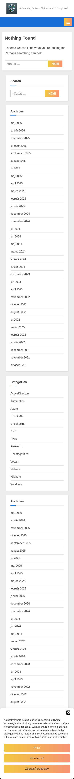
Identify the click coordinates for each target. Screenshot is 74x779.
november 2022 (20, 297)
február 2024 (18, 259)
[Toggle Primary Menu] (68, 22)
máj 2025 (16, 176)
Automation (17, 401)
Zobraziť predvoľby (37, 768)
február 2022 (18, 334)
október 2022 (18, 304)
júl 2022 (15, 319)
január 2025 (17, 206)
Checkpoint (17, 423)
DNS (13, 431)
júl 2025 (15, 168)
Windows (16, 484)
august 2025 (18, 160)
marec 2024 (17, 251)
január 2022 (17, 342)
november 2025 (20, 138)
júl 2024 (15, 228)
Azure (14, 408)
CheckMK (16, 416)
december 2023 (20, 274)
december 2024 (20, 213)
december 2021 (20, 349)
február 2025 (18, 198)
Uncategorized (19, 454)
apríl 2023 (16, 289)
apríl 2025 (16, 183)
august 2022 (18, 312)
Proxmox (16, 446)
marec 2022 (17, 327)
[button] (68, 712)
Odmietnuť (37, 758)
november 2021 (20, 357)
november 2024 (20, 221)
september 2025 (20, 153)
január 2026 (17, 130)
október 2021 (18, 364)
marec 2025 (17, 191)
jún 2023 (15, 281)
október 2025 (18, 145)
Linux (13, 438)
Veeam (14, 461)
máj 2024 (16, 243)
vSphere (15, 476)
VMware (15, 469)
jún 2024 (15, 236)
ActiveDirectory (20, 393)
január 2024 (17, 266)
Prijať (37, 747)
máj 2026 (16, 122)
